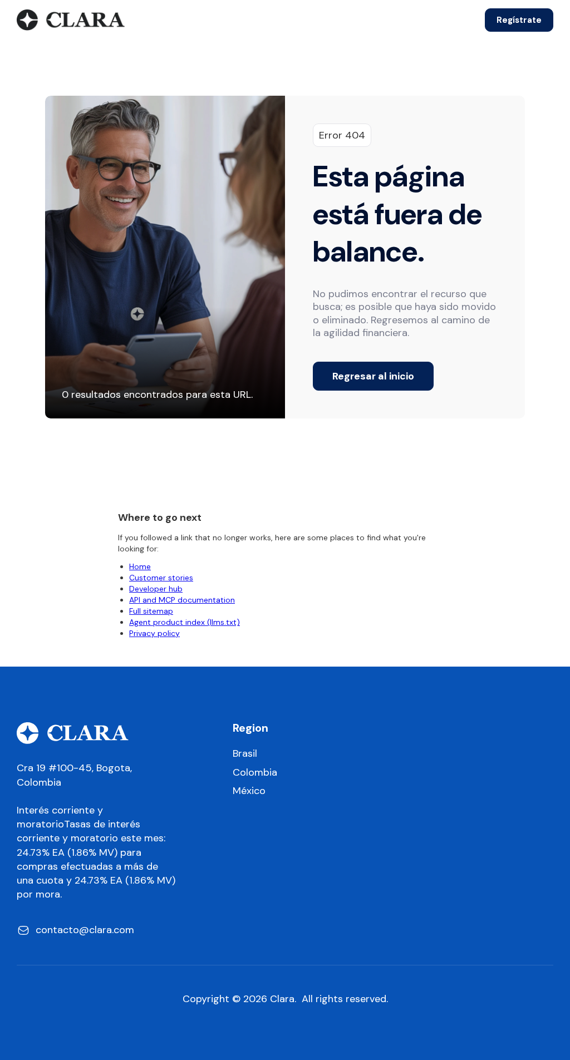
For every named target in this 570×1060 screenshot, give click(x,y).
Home (140, 566)
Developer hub (156, 589)
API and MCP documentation (182, 600)
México (249, 791)
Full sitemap (151, 611)
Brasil (245, 753)
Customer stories (161, 578)
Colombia (255, 772)
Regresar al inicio (373, 376)
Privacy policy (154, 633)
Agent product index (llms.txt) (184, 622)
